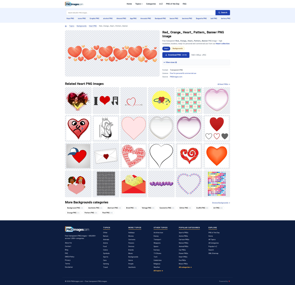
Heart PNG (93, 26)
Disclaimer (69, 267)
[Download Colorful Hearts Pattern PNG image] (217, 183)
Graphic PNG (94, 18)
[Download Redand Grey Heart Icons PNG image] (217, 128)
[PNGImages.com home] (74, 4)
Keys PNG (70, 18)
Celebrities (158, 260)
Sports (105, 257)
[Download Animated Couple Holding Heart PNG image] (78, 183)
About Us (68, 243)
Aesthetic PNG (95, 208)
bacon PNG (174, 18)
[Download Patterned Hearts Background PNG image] (189, 100)
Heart (166, 48)
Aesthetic (132, 267)
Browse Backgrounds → (221, 203)
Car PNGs (182, 250)
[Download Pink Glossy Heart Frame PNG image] (217, 100)
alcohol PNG (108, 18)
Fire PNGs (182, 260)
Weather (157, 267)
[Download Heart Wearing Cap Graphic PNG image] (78, 156)
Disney (156, 236)
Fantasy (157, 250)
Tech (155, 257)
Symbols (106, 253)
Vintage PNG (148, 208)
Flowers (131, 243)
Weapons (157, 243)
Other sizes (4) (171, 62)
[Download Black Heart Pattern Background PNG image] (106, 183)
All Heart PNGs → (224, 84)
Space (156, 246)
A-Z (161, 4)
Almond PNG (121, 18)
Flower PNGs (183, 253)
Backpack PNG (160, 18)
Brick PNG (131, 208)
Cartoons (131, 239)
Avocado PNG (145, 18)
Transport (157, 239)
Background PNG (75, 208)
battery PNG (225, 18)
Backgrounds (82, 26)
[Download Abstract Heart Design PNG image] (189, 156)
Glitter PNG (185, 208)
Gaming (106, 264)
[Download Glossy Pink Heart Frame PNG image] (189, 128)
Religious (157, 264)
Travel (105, 267)
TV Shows (157, 253)
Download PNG (177, 55)
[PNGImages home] (66, 26)
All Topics (212, 239)
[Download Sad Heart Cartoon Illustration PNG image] (78, 128)
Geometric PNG (166, 208)
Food (105, 246)
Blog (66, 250)
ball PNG (214, 18)
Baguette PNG (201, 18)
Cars (105, 260)
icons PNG (82, 18)
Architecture (158, 233)
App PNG (133, 18)
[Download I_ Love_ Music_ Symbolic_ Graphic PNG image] (106, 100)
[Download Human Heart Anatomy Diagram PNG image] (106, 128)
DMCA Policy (69, 257)
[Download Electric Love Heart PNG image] (133, 100)
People (130, 264)
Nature (105, 236)
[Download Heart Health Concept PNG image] (161, 100)
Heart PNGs (183, 257)
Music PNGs (183, 264)
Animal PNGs (183, 246)
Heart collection (223, 44)
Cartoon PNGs (184, 239)
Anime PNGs (183, 236)
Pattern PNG (91, 213)
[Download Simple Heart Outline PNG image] (161, 156)
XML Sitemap (213, 253)
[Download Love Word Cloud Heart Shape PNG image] (133, 156)
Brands (131, 250)
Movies (131, 236)
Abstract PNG (114, 208)
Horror (130, 260)
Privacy (67, 260)
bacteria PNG (187, 18)
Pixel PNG (107, 213)
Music (130, 253)
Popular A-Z (212, 246)
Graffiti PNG (202, 208)
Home (129, 4)
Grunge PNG (73, 213)
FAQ (184, 4)
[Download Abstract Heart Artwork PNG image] (133, 183)
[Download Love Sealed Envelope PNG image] (106, 156)
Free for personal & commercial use (183, 73)
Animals (106, 239)
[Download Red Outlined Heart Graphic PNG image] (133, 128)
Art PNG (218, 208)
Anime (105, 243)
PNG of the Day (172, 4)
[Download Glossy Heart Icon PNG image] (161, 128)
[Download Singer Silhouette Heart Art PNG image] (78, 100)
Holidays (131, 233)
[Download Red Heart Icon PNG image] (217, 156)
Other (105, 233)
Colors (105, 250)
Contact (68, 246)
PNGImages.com (176, 77)
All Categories (213, 243)
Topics (138, 4)
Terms (67, 264)
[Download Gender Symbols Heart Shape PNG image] (189, 183)
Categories (151, 4)
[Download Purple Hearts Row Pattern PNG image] (161, 183)
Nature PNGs (183, 243)
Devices (131, 246)
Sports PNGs (183, 233)
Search (211, 250)
